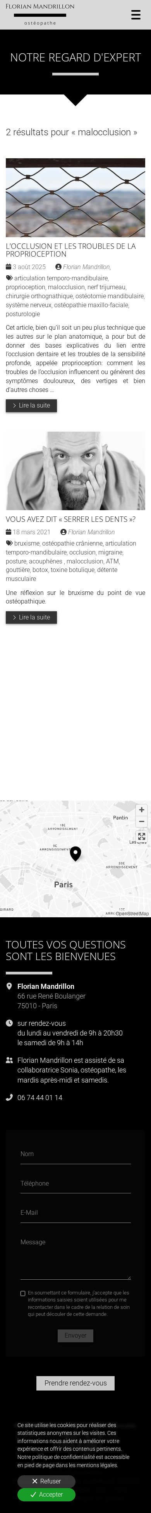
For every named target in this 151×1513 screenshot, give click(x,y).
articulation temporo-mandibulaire (61, 278)
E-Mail (29, 1212)
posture (16, 561)
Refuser (50, 1481)
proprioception (25, 287)
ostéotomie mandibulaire (110, 296)
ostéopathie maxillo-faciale (91, 305)
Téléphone (35, 1183)
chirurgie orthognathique (39, 296)
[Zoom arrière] (141, 821)
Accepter (51, 1494)
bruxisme (26, 543)
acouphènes (46, 561)
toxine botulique (72, 570)
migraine (110, 552)
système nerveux (28, 305)
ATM (112, 561)
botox (40, 570)
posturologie (23, 314)
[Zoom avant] (141, 810)
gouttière (18, 570)
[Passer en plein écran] (141, 836)
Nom (27, 1154)
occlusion (82, 552)
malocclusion (66, 287)
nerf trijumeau (106, 287)
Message (33, 1241)
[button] (75, 853)
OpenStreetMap (132, 913)
